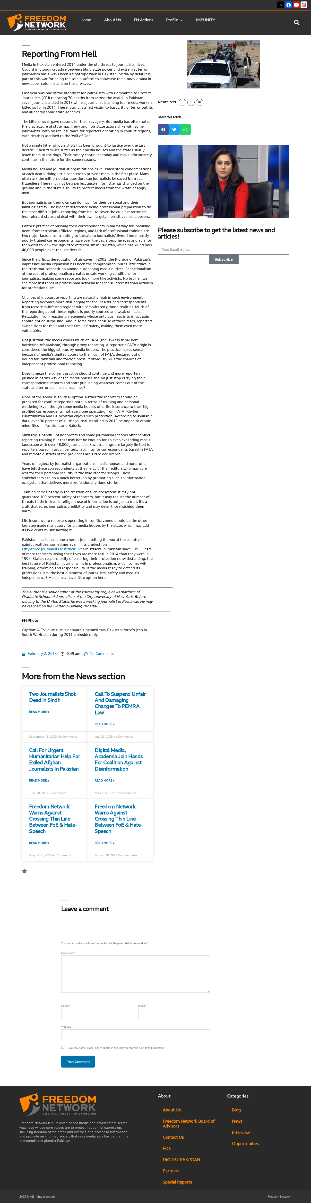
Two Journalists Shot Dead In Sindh (52, 697)
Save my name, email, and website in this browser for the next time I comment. (116, 1048)
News (237, 1121)
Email (142, 1005)
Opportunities (245, 1144)
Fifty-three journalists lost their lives (53, 549)
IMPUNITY (206, 20)
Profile (172, 20)
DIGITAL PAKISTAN (182, 1160)
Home (85, 20)
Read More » (39, 712)
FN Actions (143, 20)
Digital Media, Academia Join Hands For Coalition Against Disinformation (119, 760)
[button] (297, 23)
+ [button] (191, 102)
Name (65, 1005)
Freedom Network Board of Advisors (189, 1123)
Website (66, 1026)
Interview (241, 1133)
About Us (112, 20)
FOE (167, 1149)
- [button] (182, 102)
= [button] (199, 102)
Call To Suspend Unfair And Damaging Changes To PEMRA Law (120, 704)
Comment (68, 953)
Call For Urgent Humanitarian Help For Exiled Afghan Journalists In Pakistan (54, 760)
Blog (236, 1110)
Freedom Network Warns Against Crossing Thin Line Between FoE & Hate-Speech (53, 819)
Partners (171, 1171)
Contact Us (173, 1138)
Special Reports (177, 1182)
